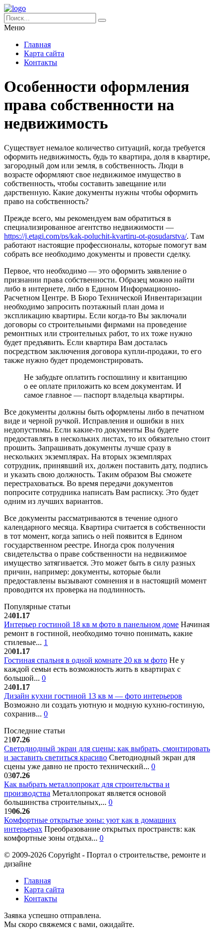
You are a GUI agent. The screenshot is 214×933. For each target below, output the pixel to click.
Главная (37, 44)
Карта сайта (44, 53)
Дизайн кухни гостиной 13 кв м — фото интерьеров (93, 696)
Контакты (40, 62)
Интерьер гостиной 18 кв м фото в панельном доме (91, 624)
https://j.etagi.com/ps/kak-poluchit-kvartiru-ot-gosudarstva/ (95, 236)
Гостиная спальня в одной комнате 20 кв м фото (85, 660)
